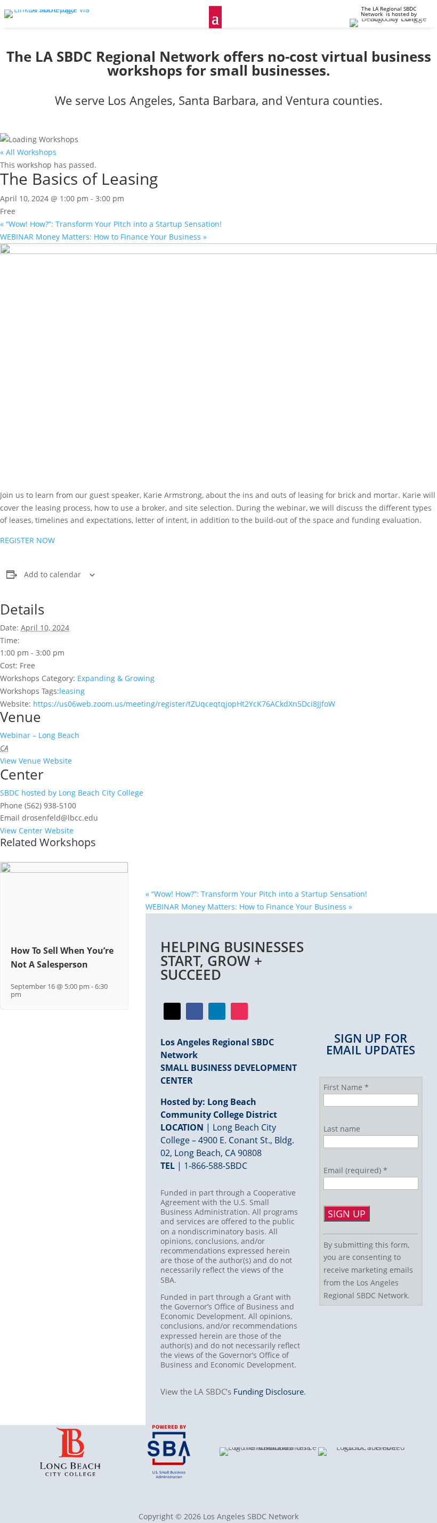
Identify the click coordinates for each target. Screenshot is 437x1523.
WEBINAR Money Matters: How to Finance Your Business (103, 237)
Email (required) (355, 1170)
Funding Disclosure (268, 1391)
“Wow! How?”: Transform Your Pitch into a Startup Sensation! (111, 224)
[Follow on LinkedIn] (216, 1011)
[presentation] (64, 870)
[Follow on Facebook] (172, 1011)
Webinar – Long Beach (39, 735)
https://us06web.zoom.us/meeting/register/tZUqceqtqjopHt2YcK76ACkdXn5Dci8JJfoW (184, 704)
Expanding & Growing (116, 678)
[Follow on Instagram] (239, 1011)
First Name (346, 1087)
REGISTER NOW (27, 540)
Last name (341, 1129)
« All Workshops (28, 152)
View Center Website (37, 830)
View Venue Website (36, 761)
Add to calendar (52, 574)
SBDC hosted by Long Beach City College (71, 793)
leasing (72, 691)
